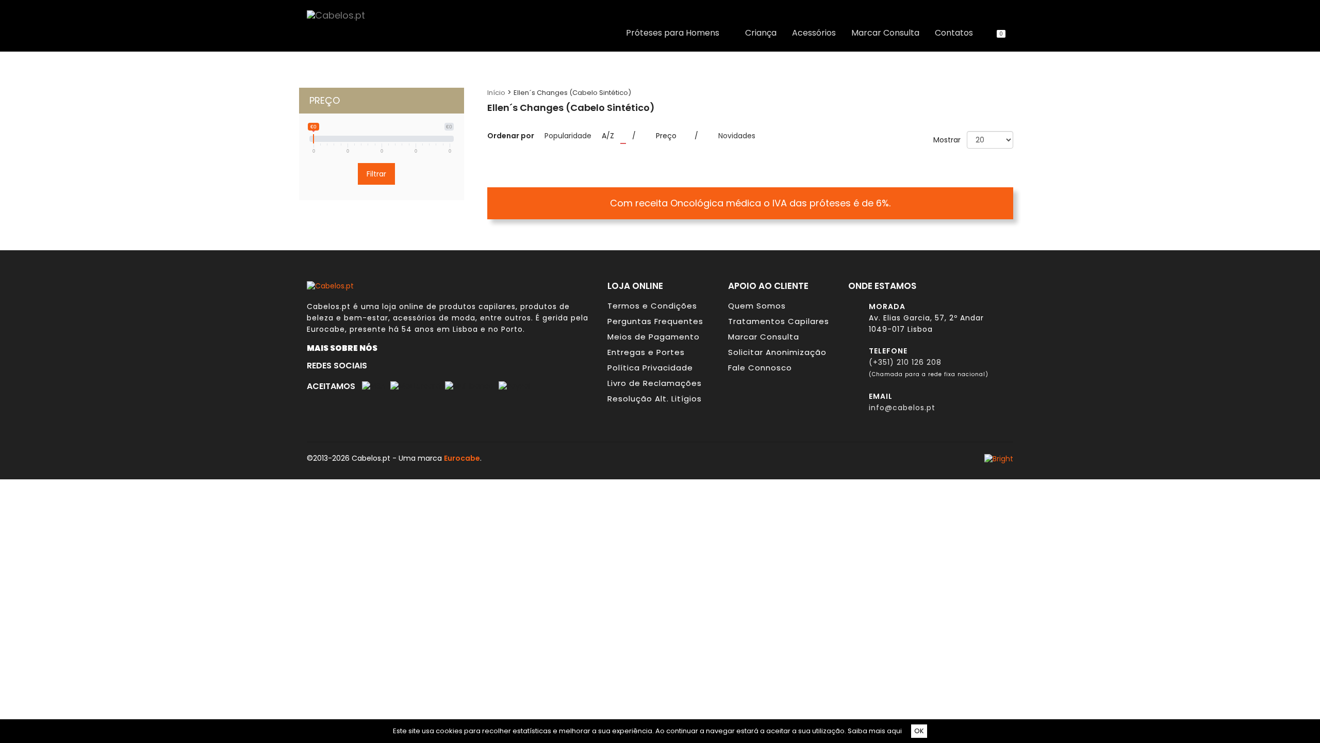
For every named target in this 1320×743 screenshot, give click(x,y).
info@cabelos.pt (902, 407)
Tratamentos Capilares (778, 321)
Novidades (736, 136)
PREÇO (324, 100)
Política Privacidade (650, 367)
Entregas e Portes (646, 352)
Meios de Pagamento (653, 336)
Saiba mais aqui (875, 731)
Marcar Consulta (885, 33)
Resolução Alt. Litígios (654, 398)
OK (919, 731)
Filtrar (376, 174)
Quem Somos (757, 305)
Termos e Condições (652, 305)
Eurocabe (326, 329)
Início (496, 93)
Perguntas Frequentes (655, 321)
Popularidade (567, 136)
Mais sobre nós (344, 348)
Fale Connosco (760, 367)
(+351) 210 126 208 (905, 362)
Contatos (954, 33)
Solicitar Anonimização (777, 352)
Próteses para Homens (674, 33)
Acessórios (814, 33)
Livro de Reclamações (654, 383)
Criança (761, 33)
